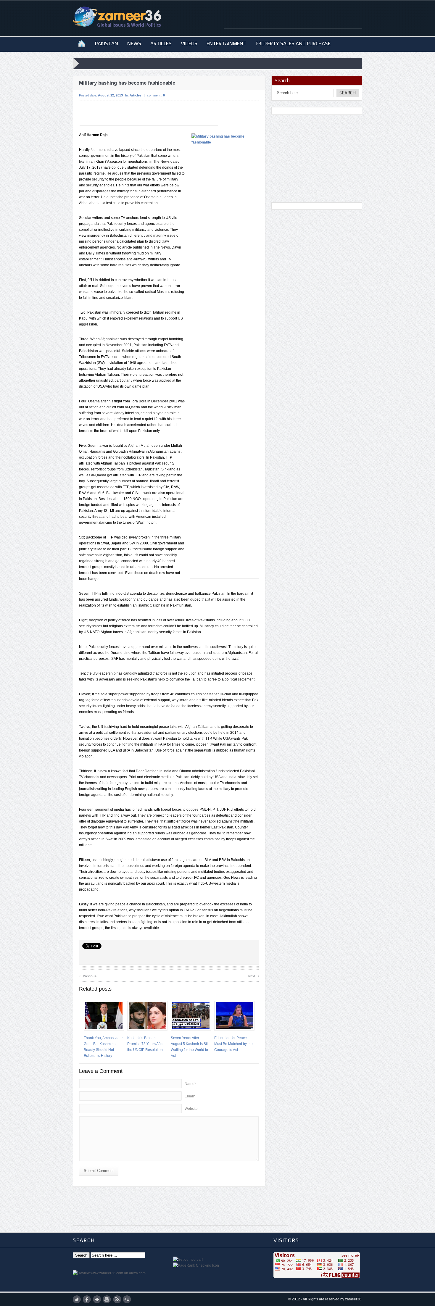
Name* (190, 1084)
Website (191, 1109)
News (134, 43)
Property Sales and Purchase (293, 43)
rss (117, 1299)
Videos (189, 43)
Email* (190, 1096)
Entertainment (226, 43)
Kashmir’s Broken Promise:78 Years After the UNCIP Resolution (145, 1044)
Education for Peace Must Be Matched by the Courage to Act (233, 1044)
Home (81, 43)
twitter (77, 1299)
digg (127, 1299)
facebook (87, 1299)
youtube (107, 1299)
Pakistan (106, 43)
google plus (97, 1299)
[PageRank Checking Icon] (196, 1265)
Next (253, 975)
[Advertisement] (293, 19)
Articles (161, 43)
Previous (87, 975)
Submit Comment (99, 1170)
